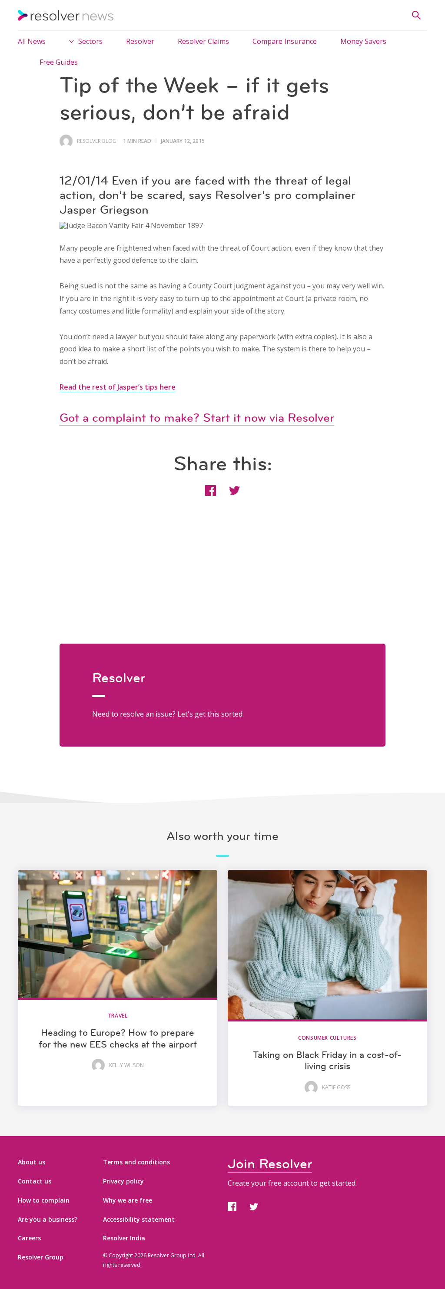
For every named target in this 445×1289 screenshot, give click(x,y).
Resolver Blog (96, 141)
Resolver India (124, 1238)
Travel (118, 1015)
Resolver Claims (203, 41)
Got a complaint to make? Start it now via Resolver (197, 417)
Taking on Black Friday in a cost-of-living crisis (327, 1060)
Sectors (90, 41)
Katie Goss (336, 1087)
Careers (29, 1238)
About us (31, 1162)
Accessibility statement (139, 1219)
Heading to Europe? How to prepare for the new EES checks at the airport (118, 1038)
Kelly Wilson (126, 1065)
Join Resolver (270, 1163)
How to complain (44, 1200)
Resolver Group (40, 1257)
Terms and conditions (136, 1162)
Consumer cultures (327, 1038)
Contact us (34, 1181)
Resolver (140, 41)
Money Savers (363, 41)
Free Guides (59, 62)
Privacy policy (123, 1181)
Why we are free (127, 1200)
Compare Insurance (284, 41)
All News (32, 41)
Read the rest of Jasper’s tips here (118, 387)
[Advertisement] (222, 583)
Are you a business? (47, 1219)
